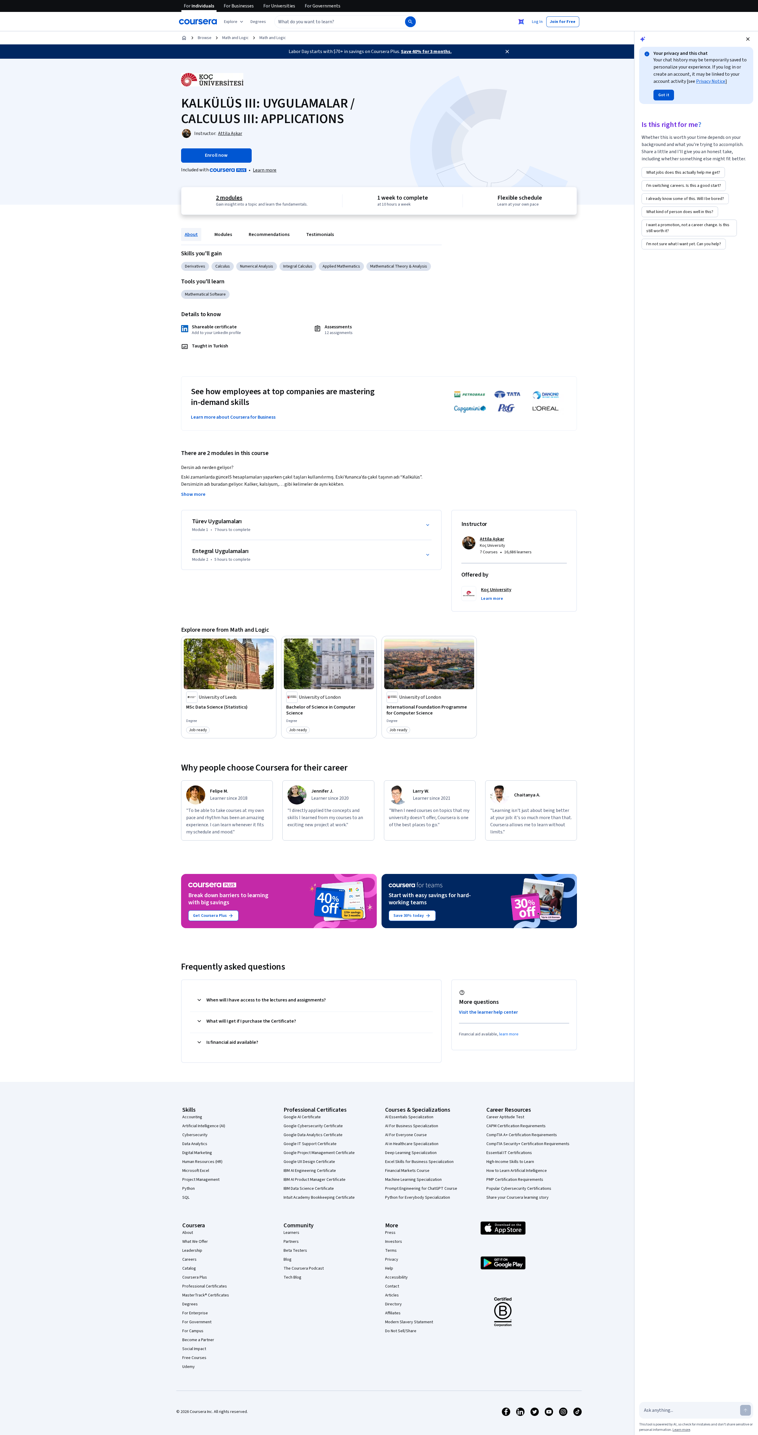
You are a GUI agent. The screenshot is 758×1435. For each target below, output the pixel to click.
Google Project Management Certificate (319, 1153)
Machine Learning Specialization (413, 1180)
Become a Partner (198, 1340)
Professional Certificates (204, 1286)
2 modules (229, 198)
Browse (204, 38)
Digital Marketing (197, 1153)
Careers (189, 1259)
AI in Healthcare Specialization (411, 1144)
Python (188, 1189)
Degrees (190, 1304)
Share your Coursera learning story (517, 1198)
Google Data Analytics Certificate (313, 1135)
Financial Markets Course (407, 1171)
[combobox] (333, 22)
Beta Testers (295, 1251)
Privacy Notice (710, 81)
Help (389, 1268)
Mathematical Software (205, 294)
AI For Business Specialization (411, 1126)
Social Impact (194, 1349)
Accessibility (396, 1277)
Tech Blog (292, 1277)
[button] (258, 21)
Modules (223, 234)
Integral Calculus (297, 266)
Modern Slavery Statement (409, 1322)
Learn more (264, 170)
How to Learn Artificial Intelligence (516, 1171)
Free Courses (194, 1358)
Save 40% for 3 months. (426, 51)
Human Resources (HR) (202, 1162)
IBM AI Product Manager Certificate (314, 1180)
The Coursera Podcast (304, 1268)
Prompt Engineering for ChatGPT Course (421, 1189)
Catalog (189, 1268)
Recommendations (269, 234)
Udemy (188, 1367)
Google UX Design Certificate (309, 1162)
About (191, 234)
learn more (509, 1034)
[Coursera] (198, 22)
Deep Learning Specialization (411, 1153)
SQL (185, 1198)
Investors (393, 1242)
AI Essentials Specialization (409, 1117)
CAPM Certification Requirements (516, 1126)
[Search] (410, 21)
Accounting (192, 1117)
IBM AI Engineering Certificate (310, 1171)
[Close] (507, 51)
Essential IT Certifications (509, 1153)
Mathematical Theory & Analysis (398, 266)
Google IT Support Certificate (310, 1144)
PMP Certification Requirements (514, 1180)
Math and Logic (235, 38)
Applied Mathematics (341, 266)
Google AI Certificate (302, 1117)
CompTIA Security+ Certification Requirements (527, 1144)
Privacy (391, 1259)
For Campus (192, 1331)
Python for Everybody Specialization (417, 1198)
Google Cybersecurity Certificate (313, 1126)
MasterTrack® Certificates (205, 1295)
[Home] (184, 37)
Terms (391, 1251)
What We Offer (195, 1242)
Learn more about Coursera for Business (233, 417)
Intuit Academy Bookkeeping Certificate (319, 1198)
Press (390, 1233)
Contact (392, 1286)
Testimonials (320, 234)
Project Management (201, 1180)
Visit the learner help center (488, 1012)
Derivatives (195, 266)
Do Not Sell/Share (400, 1331)
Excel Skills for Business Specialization (419, 1162)
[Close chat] (748, 39)
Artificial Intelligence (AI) (203, 1126)
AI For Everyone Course (406, 1135)
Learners (291, 1233)
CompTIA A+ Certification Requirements (521, 1135)
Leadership (192, 1251)
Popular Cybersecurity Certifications (518, 1189)
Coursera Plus (194, 1277)
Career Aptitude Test (505, 1117)
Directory (393, 1304)
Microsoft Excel (195, 1171)
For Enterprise (195, 1313)
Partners (291, 1242)
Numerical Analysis (256, 266)
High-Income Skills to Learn (510, 1162)
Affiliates (393, 1313)
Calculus (222, 266)
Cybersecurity (195, 1135)
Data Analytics (194, 1144)
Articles (392, 1295)
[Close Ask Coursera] (521, 22)
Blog (288, 1259)
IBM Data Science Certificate (309, 1189)
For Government (196, 1322)
